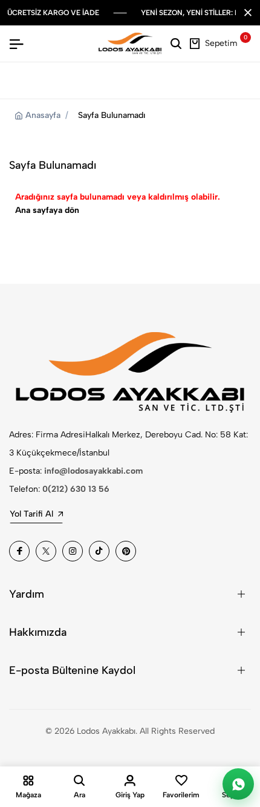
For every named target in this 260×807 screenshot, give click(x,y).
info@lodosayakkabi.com (93, 471)
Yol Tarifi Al (31, 514)
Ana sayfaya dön (47, 210)
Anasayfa (42, 115)
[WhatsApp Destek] (238, 784)
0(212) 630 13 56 (75, 489)
